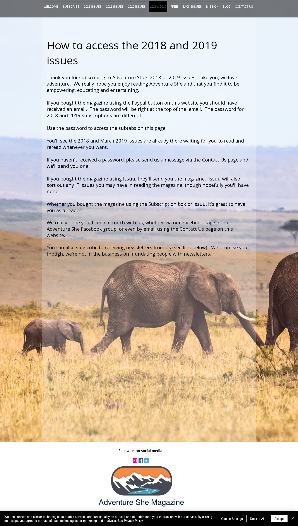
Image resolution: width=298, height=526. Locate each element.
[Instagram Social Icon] (135, 460)
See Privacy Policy (130, 520)
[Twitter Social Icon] (146, 460)
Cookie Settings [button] (232, 518)
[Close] (292, 519)
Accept (279, 518)
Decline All (257, 518)
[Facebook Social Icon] (141, 460)
